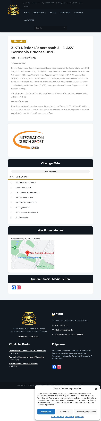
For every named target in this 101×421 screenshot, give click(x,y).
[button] (96, 388)
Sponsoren (65, 13)
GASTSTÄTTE (29, 20)
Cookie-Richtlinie (57, 417)
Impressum (79, 417)
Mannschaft (38, 13)
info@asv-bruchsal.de (32, 3)
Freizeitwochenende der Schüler (23, 363)
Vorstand (78, 13)
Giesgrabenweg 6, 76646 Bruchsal (70, 3)
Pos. (11, 177)
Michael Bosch (79, 385)
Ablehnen (64, 412)
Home (26, 13)
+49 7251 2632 (49, 3)
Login (26, 6)
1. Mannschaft (19, 41)
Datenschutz (69, 417)
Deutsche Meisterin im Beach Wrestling (26, 357)
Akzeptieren (46, 412)
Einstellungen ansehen (86, 412)
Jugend (53, 13)
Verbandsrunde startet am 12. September (27, 351)
